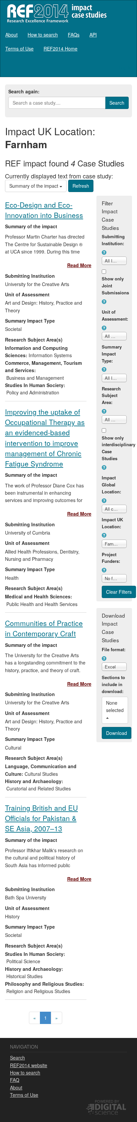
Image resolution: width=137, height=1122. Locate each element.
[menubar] (68, 41)
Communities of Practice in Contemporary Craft (44, 628)
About (11, 34)
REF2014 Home (60, 48)
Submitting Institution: (113, 240)
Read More (79, 265)
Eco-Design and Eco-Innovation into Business (44, 210)
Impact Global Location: (111, 484)
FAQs (73, 34)
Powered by (107, 1101)
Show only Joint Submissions (114, 285)
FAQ (14, 1079)
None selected (115, 706)
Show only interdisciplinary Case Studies (114, 448)
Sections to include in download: (113, 684)
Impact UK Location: (112, 523)
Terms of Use (19, 48)
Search (17, 1057)
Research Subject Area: (111, 395)
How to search (43, 34)
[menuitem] (11, 35)
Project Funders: (111, 557)
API (93, 34)
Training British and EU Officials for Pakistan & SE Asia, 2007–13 (41, 818)
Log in (125, 67)
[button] (104, 252)
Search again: (24, 91)
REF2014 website (28, 1065)
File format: (113, 649)
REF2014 (55, 13)
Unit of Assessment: (114, 315)
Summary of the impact (34, 185)
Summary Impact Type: (112, 354)
